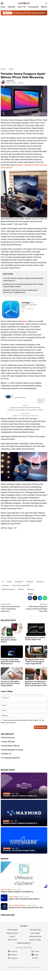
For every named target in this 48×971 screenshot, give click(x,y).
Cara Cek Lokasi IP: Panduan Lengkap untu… (21, 796)
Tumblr (36, 955)
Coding (9, 582)
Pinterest (13, 955)
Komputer (40, 582)
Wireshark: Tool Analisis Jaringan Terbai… (19, 850)
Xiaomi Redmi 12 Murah (11, 746)
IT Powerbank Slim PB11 (11, 758)
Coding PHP (19, 582)
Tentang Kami (35, 930)
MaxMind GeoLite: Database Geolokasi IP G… (21, 823)
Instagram (13, 958)
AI (2, 582)
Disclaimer (35, 933)
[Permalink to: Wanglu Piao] (3, 81)
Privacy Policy (12, 933)
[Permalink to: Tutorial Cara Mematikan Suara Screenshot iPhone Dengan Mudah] (12, 673)
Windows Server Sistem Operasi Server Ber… (26, 907)
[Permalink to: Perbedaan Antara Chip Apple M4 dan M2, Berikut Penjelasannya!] (12, 651)
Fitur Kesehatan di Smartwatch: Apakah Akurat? (9, 640)
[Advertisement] (24, 41)
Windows (30, 589)
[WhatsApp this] (45, 598)
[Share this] (30, 598)
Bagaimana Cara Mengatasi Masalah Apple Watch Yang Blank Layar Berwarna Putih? (36, 683)
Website (21, 589)
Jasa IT (12, 936)
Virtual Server (6, 889)
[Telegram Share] (40, 598)
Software (5, 585)
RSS (36, 958)
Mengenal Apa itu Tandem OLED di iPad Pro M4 (35, 638)
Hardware (29, 582)
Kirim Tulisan (35, 940)
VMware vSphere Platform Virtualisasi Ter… (18, 892)
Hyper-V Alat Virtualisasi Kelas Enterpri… (25, 899)
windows (22, 905)
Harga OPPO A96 (8, 742)
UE (8, 383)
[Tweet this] (35, 598)
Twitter (36, 951)
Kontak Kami (12, 930)
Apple (24, 321)
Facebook (13, 951)
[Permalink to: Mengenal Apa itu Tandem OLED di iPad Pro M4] (36, 629)
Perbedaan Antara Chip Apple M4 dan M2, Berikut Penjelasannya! (10, 661)
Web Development (8, 589)
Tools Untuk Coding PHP (21, 585)
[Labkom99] (24, 3)
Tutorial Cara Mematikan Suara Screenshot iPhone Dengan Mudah (10, 683)
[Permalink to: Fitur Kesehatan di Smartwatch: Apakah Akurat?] (12, 629)
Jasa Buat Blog (35, 936)
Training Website (24, 943)
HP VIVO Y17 (6, 754)
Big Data (6, 821)
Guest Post (12, 940)
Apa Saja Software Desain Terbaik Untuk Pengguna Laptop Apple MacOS (35, 661)
